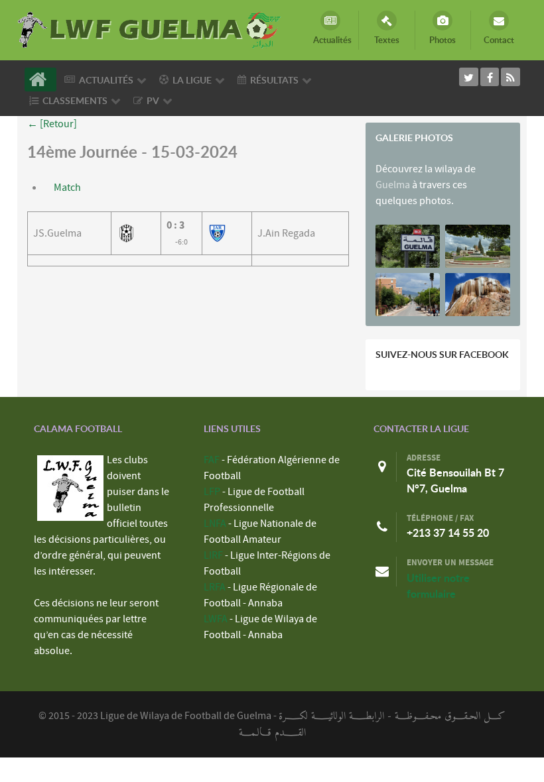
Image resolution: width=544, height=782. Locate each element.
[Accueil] (40, 79)
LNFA (215, 524)
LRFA (215, 587)
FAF (212, 460)
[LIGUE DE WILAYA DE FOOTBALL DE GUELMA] (150, 28)
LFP (212, 492)
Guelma (392, 185)
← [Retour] (52, 124)
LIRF (213, 555)
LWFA (216, 619)
